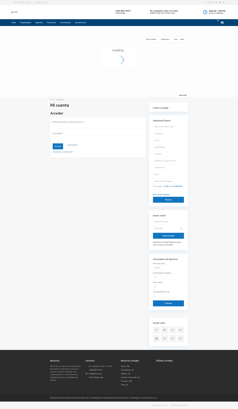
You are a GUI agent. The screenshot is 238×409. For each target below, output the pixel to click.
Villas (123, 385)
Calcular (168, 303)
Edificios (124, 373)
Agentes (39, 22)
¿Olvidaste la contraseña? (63, 152)
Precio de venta (159, 263)
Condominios (126, 370)
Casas (123, 366)
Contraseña (58, 133)
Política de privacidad (179, 405)
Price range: (157, 186)
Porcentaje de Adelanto (162, 273)
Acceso (58, 146)
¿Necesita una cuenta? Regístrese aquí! (167, 242)
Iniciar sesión (168, 236)
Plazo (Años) (158, 282)
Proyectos (51, 22)
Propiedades (25, 22)
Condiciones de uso (159, 405)
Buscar (168, 199)
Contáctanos (80, 22)
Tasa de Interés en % (161, 292)
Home (52, 100)
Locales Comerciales (129, 377)
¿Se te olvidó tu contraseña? (163, 245)
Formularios (65, 22)
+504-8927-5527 (95, 370)
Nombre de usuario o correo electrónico (69, 122)
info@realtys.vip (95, 373)
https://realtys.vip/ (96, 377)
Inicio (14, 22)
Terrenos (124, 381)
